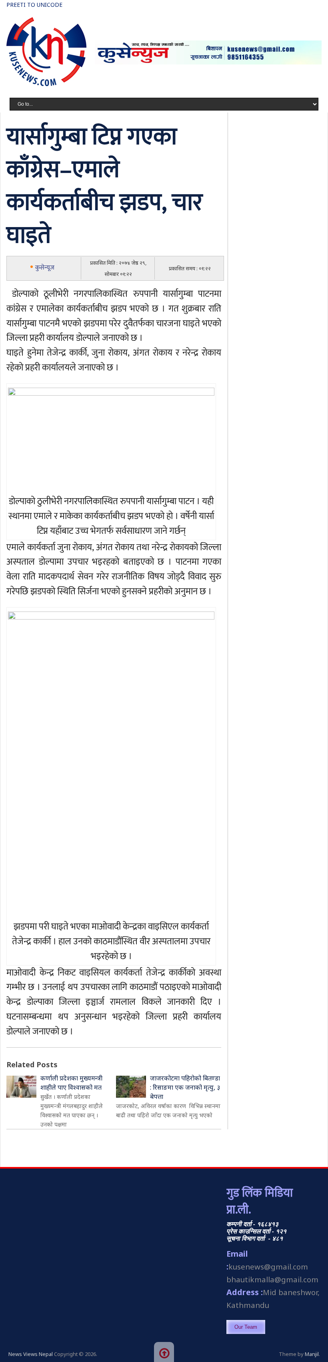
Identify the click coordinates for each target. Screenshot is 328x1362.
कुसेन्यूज (44, 267)
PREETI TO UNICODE (34, 4)
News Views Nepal (30, 1354)
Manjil (312, 1354)
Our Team (245, 1327)
